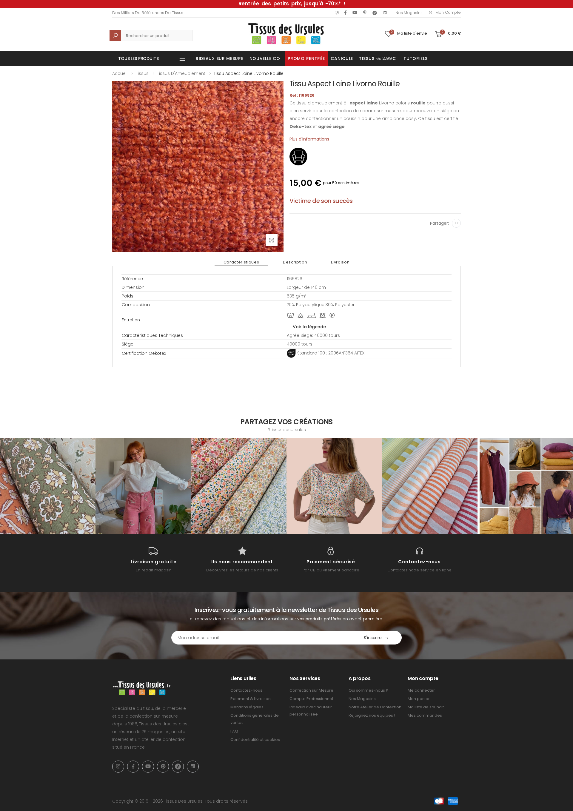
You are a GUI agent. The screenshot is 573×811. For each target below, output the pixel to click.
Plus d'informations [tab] (309, 139)
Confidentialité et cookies (255, 739)
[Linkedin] (384, 12)
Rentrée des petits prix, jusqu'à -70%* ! (291, 3)
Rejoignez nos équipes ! (372, 715)
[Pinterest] (364, 12)
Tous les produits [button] (138, 58)
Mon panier (419, 698)
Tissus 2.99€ (377, 58)
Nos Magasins (408, 13)
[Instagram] (336, 12)
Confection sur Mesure (311, 690)
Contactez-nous (246, 690)
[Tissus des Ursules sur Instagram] (48, 486)
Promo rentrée (306, 58)
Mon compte (448, 12)
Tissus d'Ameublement (181, 73)
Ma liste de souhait (426, 707)
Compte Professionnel (311, 698)
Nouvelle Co (264, 58)
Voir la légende (309, 327)
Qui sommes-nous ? (368, 690)
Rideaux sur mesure (220, 58)
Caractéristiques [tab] (241, 262)
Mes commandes (425, 715)
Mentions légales (247, 707)
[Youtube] (354, 12)
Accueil (119, 73)
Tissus (142, 73)
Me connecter (421, 690)
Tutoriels (415, 58)
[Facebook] (345, 12)
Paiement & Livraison (250, 698)
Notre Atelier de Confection (375, 707)
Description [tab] (295, 262)
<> (456, 222)
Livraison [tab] (340, 262)
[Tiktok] (374, 13)
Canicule (342, 58)
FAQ (234, 731)
